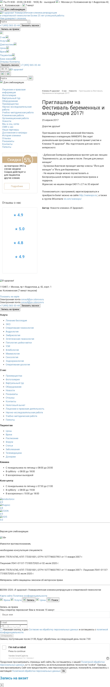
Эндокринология (15, 361)
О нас (3, 37)
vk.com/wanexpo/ (73, 199)
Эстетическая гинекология (20, 339)
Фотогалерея (9, 95)
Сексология (12, 357)
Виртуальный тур (11, 98)
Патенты (6, 147)
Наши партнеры (10, 129)
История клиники (11, 135)
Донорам (11, 456)
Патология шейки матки (19, 342)
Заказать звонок (30, 25)
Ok (63, 671)
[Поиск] (8, 73)
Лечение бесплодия (16, 320)
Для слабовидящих (14, 9)
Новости (6, 121)
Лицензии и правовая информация (13, 91)
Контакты (14, 61)
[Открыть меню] (4, 69)
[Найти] (29, 22)
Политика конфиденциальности (30, 595)
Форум (9, 442)
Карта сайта (6, 595)
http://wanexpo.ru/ (88, 195)
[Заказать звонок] (2, 73)
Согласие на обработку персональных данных (53, 629)
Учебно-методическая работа (18, 112)
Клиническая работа (13, 115)
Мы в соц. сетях (10, 124)
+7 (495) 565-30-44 (10, 25)
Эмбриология (13, 335)
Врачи (3, 51)
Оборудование (10, 101)
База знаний (6, 59)
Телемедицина (14, 453)
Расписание (12, 438)
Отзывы (4, 61)
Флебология (12, 350)
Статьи (9, 445)
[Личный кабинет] (1, 33)
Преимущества (10, 104)
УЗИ (8, 346)
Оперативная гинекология (20, 328)
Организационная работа (15, 118)
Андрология (12, 331)
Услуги (3, 41)
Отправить (6, 635)
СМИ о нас (7, 127)
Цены (3, 48)
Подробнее (17, 186)
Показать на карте (9, 296)
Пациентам (6, 55)
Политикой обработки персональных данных (36, 671)
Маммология (13, 353)
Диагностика (7, 44)
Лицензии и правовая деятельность (25, 408)
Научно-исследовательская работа (24, 412)
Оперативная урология (18, 364)
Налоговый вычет (15, 405)
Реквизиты (8, 141)
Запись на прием (10, 29)
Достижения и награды (14, 132)
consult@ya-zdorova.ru (32, 299)
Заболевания (13, 449)
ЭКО (8, 324)
